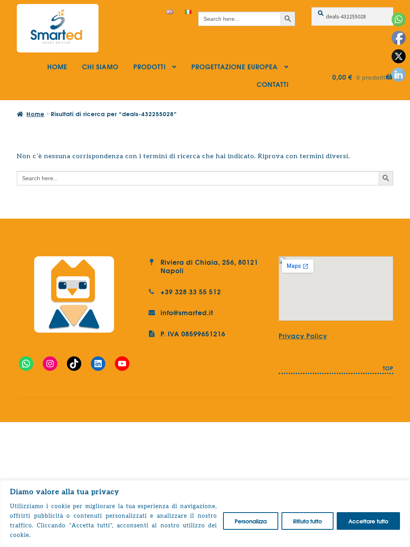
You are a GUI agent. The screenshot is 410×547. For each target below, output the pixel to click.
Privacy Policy (303, 335)
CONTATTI (273, 84)
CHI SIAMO (100, 66)
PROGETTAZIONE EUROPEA (234, 66)
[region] (205, 513)
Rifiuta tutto (307, 521)
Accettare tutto (368, 521)
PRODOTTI (149, 66)
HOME (57, 66)
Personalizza (251, 521)
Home (35, 113)
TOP (388, 369)
